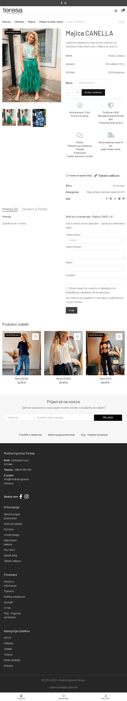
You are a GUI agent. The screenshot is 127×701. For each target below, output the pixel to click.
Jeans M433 (105, 378)
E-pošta (71, 275)
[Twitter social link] (115, 198)
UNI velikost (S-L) (115, 64)
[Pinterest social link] (111, 198)
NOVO (121, 192)
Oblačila (19, 21)
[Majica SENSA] (63, 353)
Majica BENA (21, 378)
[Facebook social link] (61, 3)
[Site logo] (12, 11)
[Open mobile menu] (116, 11)
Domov (6, 21)
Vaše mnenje (74, 246)
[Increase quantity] (77, 92)
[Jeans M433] (105, 353)
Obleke (8, 648)
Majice (32, 21)
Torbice (8, 654)
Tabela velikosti (108, 175)
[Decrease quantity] (68, 92)
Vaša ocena (73, 234)
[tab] (10, 209)
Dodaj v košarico (93, 92)
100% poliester (116, 72)
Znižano (8, 665)
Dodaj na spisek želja (80, 175)
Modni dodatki (12, 660)
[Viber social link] (124, 198)
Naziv (69, 262)
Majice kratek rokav (51, 21)
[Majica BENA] (21, 353)
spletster (73, 687)
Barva (69, 83)
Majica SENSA (63, 378)
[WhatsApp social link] (119, 198)
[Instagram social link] (65, 3)
